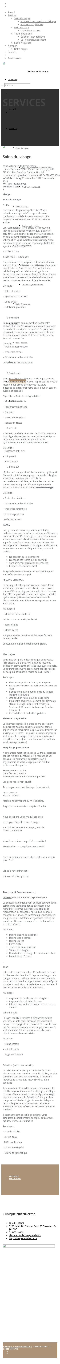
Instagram (15, 1178)
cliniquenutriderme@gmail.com (25, 1235)
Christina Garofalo (17, 184)
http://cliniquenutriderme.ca (23, 1238)
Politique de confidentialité (17, 1347)
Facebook (14, 1176)
